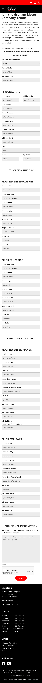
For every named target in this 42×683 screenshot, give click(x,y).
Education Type (8, 264)
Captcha (5, 565)
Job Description (8, 404)
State (4, 155)
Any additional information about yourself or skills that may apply (20, 531)
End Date (5, 244)
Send (21, 578)
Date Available (7, 76)
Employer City (7, 362)
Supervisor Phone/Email (11, 387)
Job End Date (7, 421)
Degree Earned (8, 228)
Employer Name (8, 354)
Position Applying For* (11, 59)
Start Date (6, 236)
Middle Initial (28, 96)
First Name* (6, 96)
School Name (7, 202)
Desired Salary (7, 68)
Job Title (5, 396)
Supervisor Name (9, 379)
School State (7, 211)
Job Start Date (8, 412)
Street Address (8, 129)
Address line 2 (7, 138)
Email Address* (8, 121)
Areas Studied (7, 219)
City (3, 146)
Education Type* (8, 194)
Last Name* (6, 104)
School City (6, 186)
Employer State (8, 371)
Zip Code (26, 155)
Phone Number (8, 113)
